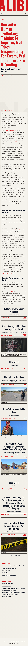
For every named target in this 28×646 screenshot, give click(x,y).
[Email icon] (11, 110)
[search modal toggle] (25, 13)
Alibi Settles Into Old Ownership (9, 568)
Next (19, 556)
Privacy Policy (6, 641)
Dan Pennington (4, 335)
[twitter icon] (7, 110)
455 (16, 556)
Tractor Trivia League (6, 586)
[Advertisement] (14, 93)
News (3, 19)
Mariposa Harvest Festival (7, 583)
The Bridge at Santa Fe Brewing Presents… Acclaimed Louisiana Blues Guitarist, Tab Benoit (13, 593)
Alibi (2, 317)
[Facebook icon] (5, 110)
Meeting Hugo (5, 573)
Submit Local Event (20, 641)
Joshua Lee (3, 76)
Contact (13, 641)
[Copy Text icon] (9, 110)
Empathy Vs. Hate (6, 570)
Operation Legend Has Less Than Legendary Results (13, 566)
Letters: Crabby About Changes (9, 575)
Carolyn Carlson (4, 418)
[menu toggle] (1, 13)
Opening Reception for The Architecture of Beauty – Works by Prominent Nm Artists (13, 589)
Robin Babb (3, 457)
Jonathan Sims (4, 384)
